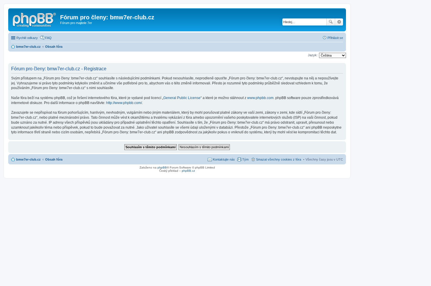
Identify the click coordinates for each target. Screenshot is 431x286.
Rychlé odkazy (27, 38)
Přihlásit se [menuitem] (335, 38)
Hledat (330, 21)
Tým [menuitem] (245, 159)
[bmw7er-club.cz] (35, 19)
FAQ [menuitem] (48, 38)
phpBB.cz (188, 170)
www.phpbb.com (260, 98)
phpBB (162, 167)
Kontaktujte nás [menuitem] (224, 159)
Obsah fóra (53, 159)
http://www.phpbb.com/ (124, 103)
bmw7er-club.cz (28, 159)
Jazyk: (313, 55)
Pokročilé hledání (339, 21)
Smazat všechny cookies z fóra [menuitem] (278, 159)
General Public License (182, 98)
